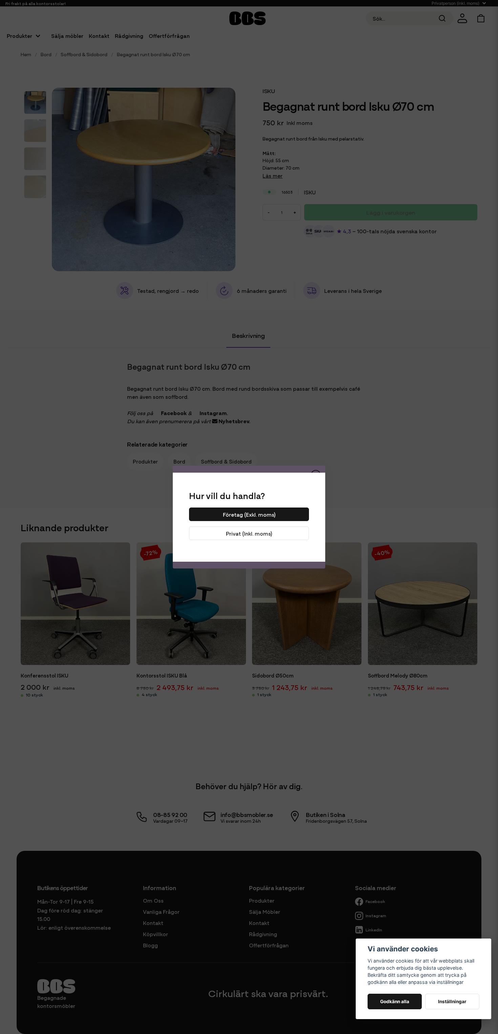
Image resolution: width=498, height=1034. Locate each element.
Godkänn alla (394, 1001)
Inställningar (452, 1001)
